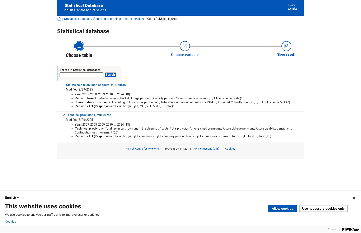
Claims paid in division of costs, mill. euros (96, 85)
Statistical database (77, 18)
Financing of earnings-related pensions (119, 18)
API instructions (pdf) (206, 148)
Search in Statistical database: (80, 70)
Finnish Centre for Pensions (142, 148)
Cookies (230, 148)
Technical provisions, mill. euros (88, 115)
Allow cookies (282, 208)
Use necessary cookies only (323, 208)
